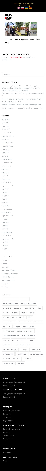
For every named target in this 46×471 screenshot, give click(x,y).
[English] (19, 8)
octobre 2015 (6, 236)
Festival (33, 313)
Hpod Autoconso (9, 322)
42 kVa (5, 299)
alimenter (14, 299)
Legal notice (8, 421)
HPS (4, 326)
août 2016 (5, 219)
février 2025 (6, 129)
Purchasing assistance (11, 411)
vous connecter (17, 58)
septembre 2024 (7, 136)
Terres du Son (8, 354)
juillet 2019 (5, 169)
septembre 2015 (7, 239)
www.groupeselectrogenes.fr (24, 4)
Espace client (24, 6)
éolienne (21, 363)
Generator (5, 267)
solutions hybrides (10, 349)
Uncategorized (7, 287)
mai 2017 (5, 196)
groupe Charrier (18, 317)
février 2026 (6, 120)
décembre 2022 (7, 159)
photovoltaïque (18, 340)
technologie (35, 349)
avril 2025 (5, 126)
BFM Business (30, 308)
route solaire (19, 345)
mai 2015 (5, 249)
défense (15, 313)
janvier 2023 (6, 156)
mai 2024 (5, 139)
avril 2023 (5, 153)
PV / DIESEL (6, 345)
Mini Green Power (28, 335)
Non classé (6, 284)
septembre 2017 (7, 186)
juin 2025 (5, 123)
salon (29, 345)
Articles (4, 260)
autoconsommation (10, 303)
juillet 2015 (5, 242)
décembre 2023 (7, 143)
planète (31, 340)
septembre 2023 (7, 146)
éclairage (6, 358)
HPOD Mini (38, 322)
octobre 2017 (6, 182)
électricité (27, 358)
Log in (5, 461)
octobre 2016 (6, 212)
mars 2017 (5, 202)
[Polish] (23, 8)
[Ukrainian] (27, 8)
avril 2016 (5, 226)
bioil (39, 308)
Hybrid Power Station (25, 331)
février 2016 (6, 229)
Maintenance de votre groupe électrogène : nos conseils (22, 108)
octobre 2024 (6, 133)
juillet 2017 (5, 189)
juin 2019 (5, 173)
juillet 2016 (5, 222)
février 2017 (6, 206)
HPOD (29, 317)
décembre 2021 (7, 163)
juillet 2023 (5, 149)
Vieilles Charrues (36, 354)
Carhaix (6, 313)
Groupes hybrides (8, 277)
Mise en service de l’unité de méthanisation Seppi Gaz (21, 105)
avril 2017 (5, 199)
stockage (24, 349)
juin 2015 (5, 245)
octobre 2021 (6, 166)
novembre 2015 (7, 232)
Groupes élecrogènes (9, 270)
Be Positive (7, 308)
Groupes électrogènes (10, 274)
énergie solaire (8, 363)
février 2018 (6, 179)
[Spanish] (31, 8)
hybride (17, 326)
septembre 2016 (7, 216)
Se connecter (8, 452)
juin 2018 (5, 176)
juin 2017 (5, 192)
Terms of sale (8, 417)
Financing (6, 414)
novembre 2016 (7, 209)
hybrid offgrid (28, 326)
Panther (6, 340)
